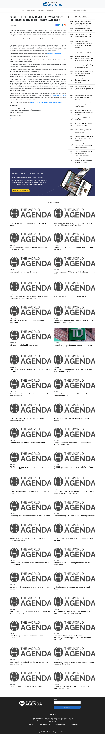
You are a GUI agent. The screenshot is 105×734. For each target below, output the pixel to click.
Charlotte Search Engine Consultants (21, 42)
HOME (22, 10)
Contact (74, 725)
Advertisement (60, 725)
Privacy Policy (45, 725)
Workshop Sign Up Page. (54, 54)
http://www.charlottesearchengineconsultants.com (46, 102)
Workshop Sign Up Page (58, 95)
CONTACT (50, 10)
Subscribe (67, 707)
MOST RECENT (31, 10)
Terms (31, 725)
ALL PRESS (41, 10)
